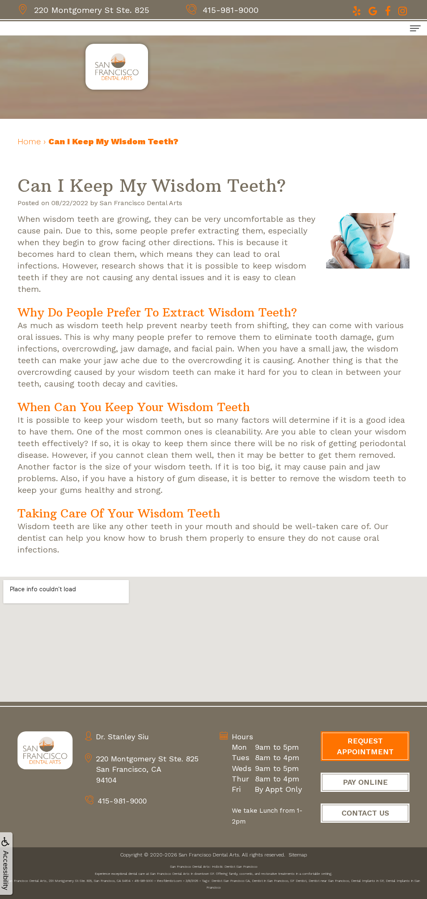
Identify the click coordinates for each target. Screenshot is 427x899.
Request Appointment (365, 746)
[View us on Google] (374, 10)
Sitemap (298, 855)
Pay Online (365, 782)
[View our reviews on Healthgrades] (402, 10)
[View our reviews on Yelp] (358, 10)
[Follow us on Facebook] (389, 10)
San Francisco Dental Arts (208, 855)
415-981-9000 (231, 10)
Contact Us (365, 813)
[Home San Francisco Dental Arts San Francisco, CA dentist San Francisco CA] (45, 750)
